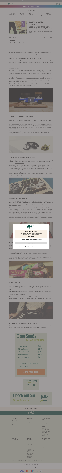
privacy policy (38, 239)
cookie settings (29, 239)
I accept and (32, 239)
